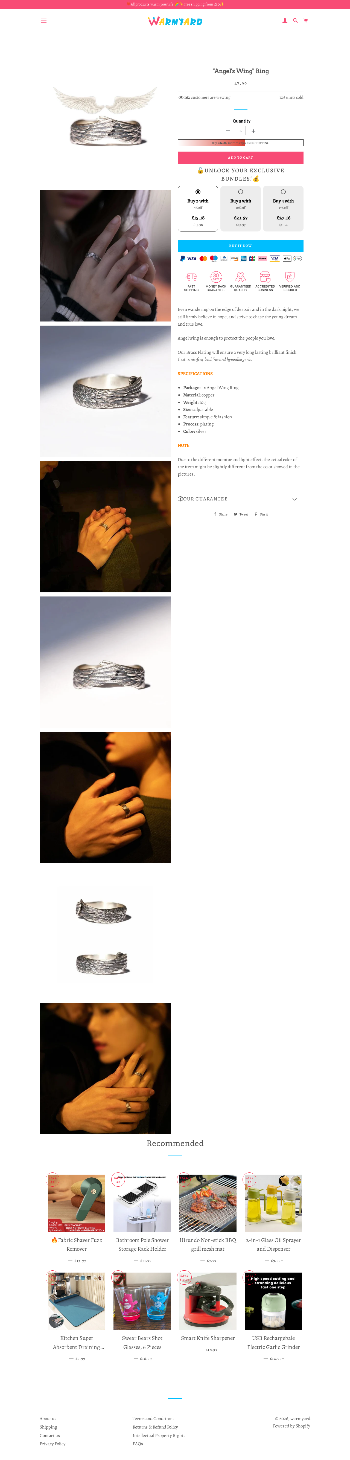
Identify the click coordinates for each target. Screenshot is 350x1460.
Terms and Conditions (153, 1418)
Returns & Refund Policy (155, 1427)
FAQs (138, 1444)
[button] (241, 499)
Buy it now (240, 245)
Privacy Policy (53, 1444)
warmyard (300, 1418)
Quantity (241, 121)
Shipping (48, 1427)
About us (48, 1418)
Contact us (50, 1435)
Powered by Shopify (291, 1426)
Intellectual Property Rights (159, 1435)
